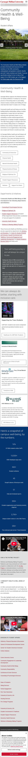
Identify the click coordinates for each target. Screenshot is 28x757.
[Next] (26, 45)
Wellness (4, 185)
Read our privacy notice (17, 746)
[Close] (26, 733)
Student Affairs (7, 26)
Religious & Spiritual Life (9, 174)
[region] (14, 744)
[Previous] (1, 45)
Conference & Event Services (9, 672)
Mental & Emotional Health (9, 163)
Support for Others (17, 185)
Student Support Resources (10, 180)
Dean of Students (5, 682)
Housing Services (5, 698)
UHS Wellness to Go (8, 422)
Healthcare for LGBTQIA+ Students (13, 335)
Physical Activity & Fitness (9, 169)
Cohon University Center (7, 657)
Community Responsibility (8, 669)
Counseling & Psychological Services (12, 207)
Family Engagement (6, 689)
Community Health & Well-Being (12, 14)
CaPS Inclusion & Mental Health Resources (11, 362)
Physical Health (6, 158)
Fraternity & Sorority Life (7, 695)
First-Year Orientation (6, 692)
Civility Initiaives (5, 651)
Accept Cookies (14, 754)
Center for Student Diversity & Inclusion (11, 648)
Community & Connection (9, 152)
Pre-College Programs (7, 701)
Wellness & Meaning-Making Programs (12, 224)
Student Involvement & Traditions (10, 711)
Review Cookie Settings (14, 749)
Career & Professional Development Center (12, 644)
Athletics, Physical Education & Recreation (12, 641)
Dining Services (5, 685)
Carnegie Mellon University (12, 2)
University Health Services (9, 221)
